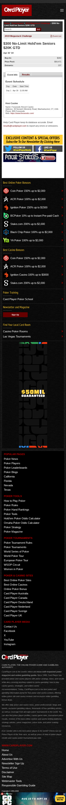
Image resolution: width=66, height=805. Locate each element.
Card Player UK (13, 615)
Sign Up (15, 315)
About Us (7, 754)
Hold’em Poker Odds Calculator (22, 518)
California (9, 476)
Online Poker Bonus (15, 589)
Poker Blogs (11, 472)
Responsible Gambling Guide (18, 785)
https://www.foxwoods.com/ (22, 113)
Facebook (9, 630)
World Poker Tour (14, 555)
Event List (56, 36)
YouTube (9, 639)
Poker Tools (10, 513)
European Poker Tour (16, 560)
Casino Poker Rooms (15, 331)
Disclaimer (8, 772)
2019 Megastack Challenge (38, 23)
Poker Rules (11, 505)
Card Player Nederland (17, 606)
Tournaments (17, 23)
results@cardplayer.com (14, 126)
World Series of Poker (16, 551)
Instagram (9, 644)
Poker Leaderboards (15, 467)
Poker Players (12, 463)
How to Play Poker (14, 500)
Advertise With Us (12, 758)
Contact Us (10, 626)
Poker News (11, 458)
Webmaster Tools (12, 780)
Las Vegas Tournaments (17, 336)
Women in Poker (13, 569)
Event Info (12, 75)
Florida (8, 480)
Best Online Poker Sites (17, 580)
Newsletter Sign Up (13, 763)
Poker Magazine (13, 531)
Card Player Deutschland (18, 602)
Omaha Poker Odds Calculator (21, 522)
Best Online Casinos (15, 584)
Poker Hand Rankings (16, 509)
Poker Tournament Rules (18, 542)
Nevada (8, 485)
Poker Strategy (12, 527)
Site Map (7, 776)
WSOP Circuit (12, 564)
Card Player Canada (15, 597)
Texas (7, 489)
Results (26, 74)
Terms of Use (9, 767)
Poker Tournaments (15, 547)
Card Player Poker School (18, 299)
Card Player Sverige (15, 611)
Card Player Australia (16, 593)
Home (7, 23)
